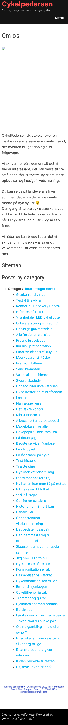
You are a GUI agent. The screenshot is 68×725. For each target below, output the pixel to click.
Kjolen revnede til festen (35, 661)
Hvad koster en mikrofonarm (39, 392)
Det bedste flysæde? (32, 529)
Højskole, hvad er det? (34, 667)
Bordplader (25, 610)
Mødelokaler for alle (32, 426)
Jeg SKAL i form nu (31, 558)
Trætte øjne (25, 466)
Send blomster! (28, 369)
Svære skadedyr (29, 380)
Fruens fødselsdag (31, 340)
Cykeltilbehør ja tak (31, 592)
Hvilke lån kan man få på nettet (41, 484)
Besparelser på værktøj (34, 575)
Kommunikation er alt (33, 569)
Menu (59, 18)
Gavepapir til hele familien (36, 432)
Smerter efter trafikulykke (36, 352)
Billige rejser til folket (32, 489)
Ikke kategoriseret (40, 289)
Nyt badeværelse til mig (35, 472)
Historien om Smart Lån (35, 506)
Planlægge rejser (29, 403)
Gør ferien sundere (31, 501)
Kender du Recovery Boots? (38, 306)
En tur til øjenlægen (31, 587)
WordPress (9, 719)
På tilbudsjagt (27, 438)
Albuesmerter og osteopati (37, 420)
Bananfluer (24, 512)
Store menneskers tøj (33, 478)
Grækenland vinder (31, 295)
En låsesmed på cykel (33, 455)
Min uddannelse (28, 415)
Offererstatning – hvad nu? (37, 323)
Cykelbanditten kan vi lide (36, 581)
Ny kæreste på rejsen (33, 564)
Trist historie (26, 461)
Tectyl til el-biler (29, 300)
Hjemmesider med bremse (37, 604)
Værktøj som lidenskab (34, 375)
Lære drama (26, 398)
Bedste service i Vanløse (35, 443)
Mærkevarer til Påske (33, 357)
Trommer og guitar (31, 598)
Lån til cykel (25, 449)
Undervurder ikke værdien (37, 386)
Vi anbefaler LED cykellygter (38, 317)
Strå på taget (26, 495)
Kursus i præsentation (33, 346)
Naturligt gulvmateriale (34, 329)
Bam (29, 719)
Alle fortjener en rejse (33, 335)
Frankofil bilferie (29, 363)
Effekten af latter (29, 312)
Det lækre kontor (29, 409)
